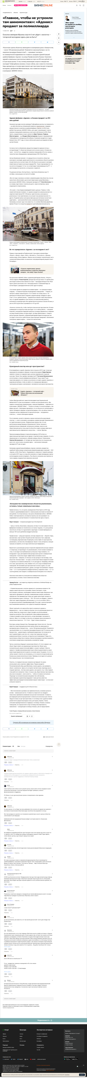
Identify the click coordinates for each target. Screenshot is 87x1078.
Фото (21, 1038)
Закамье (9, 5)
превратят (29, 204)
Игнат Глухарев (10, 904)
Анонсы (21, 1033)
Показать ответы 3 (8, 825)
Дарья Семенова (76, 17)
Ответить (17, 765)
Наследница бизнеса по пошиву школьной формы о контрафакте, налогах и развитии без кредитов (72, 32)
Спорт (6, 1030)
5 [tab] (73, 68)
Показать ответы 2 (8, 764)
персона (67, 13)
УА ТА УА (9, 844)
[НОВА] (21, 5)
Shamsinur (9, 930)
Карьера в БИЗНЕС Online (8, 1047)
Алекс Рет (9, 955)
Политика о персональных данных (43, 1065)
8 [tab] (75, 68)
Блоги (4, 1038)
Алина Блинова (36, 711)
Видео (21, 1036)
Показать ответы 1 (8, 853)
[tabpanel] (74, 24)
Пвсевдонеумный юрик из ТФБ (14, 873)
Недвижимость (7, 12)
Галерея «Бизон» (40, 1047)
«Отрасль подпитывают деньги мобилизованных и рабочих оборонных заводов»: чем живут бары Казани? (32, 270)
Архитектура (23, 12)
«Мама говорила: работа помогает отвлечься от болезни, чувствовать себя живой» (74, 25)
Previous (65, 37)
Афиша (4, 1033)
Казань (62, 1)
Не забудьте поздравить (42, 1036)
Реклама (22, 1045)
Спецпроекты (40, 1045)
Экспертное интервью (45, 1030)
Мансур (9, 980)
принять (82, 1074)
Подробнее (67, 1074)
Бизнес (16, 12)
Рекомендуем (68, 56)
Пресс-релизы (6, 1041)
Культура (23, 1030)
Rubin (8, 829)
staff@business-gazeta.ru (70, 1049)
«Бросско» (74, 18)
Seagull (8, 856)
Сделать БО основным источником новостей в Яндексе (31, 722)
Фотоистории (23, 1041)
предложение (40, 126)
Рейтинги (39, 1038)
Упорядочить (49, 746)
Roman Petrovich (11, 890)
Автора (23, 746)
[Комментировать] (58, 34)
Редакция (5, 1045)
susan (8, 916)
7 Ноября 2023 (6, 30)
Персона (5, 1036)
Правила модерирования (8, 1007)
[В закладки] (58, 38)
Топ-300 (38, 1049)
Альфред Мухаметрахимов (25, 711)
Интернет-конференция (42, 1033)
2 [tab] (71, 68)
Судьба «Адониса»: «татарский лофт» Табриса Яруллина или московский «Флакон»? (32, 393)
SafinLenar (9, 756)
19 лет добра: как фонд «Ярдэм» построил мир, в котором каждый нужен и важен (72, 61)
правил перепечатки (50, 1070)
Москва (71, 1)
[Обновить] (58, 744)
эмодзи (10, 762)
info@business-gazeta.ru (70, 1039)
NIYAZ (8, 785)
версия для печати (49, 736)
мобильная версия (41, 1059)
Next (82, 37)
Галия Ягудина (13, 711)
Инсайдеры (39, 1041)
